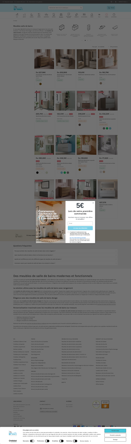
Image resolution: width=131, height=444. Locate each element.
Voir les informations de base (78, 237)
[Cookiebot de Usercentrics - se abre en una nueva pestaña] (12, 441)
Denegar (115, 439)
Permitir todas (115, 430)
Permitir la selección (115, 435)
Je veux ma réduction (80, 228)
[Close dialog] (93, 203)
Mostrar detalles (84, 441)
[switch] (47, 441)
